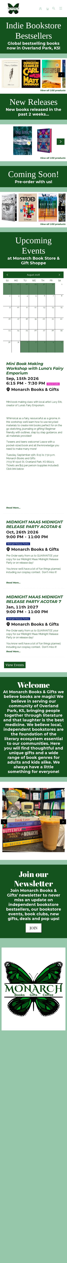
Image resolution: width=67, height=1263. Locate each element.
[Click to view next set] (5, 74)
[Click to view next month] (59, 275)
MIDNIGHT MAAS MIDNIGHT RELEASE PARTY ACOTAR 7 (34, 599)
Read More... (13, 507)
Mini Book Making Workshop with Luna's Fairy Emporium (34, 368)
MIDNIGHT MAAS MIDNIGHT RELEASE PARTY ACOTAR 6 (34, 524)
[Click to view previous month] (7, 275)
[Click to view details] (11, 74)
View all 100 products (52, 90)
